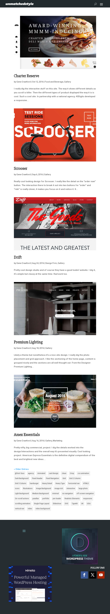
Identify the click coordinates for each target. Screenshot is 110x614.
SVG (66, 504)
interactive (71, 488)
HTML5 (86, 483)
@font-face (19, 473)
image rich (59, 488)
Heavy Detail (47, 483)
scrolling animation (22, 504)
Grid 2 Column (74, 478)
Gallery (67, 82)
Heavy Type (60, 483)
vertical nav (19, 509)
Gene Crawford (23, 82)
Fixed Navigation (52, 478)
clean (64, 473)
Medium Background (40, 493)
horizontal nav (74, 483)
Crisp (72, 473)
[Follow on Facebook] (84, 575)
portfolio (45, 499)
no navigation (67, 493)
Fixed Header (37, 478)
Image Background (43, 488)
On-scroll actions (22, 499)
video (30, 509)
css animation (83, 473)
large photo (83, 488)
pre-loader (57, 499)
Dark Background (22, 478)
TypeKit (75, 504)
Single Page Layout (41, 504)
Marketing (57, 441)
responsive (87, 499)
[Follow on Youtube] (101, 575)
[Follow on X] (92, 575)
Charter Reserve (26, 75)
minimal (55, 493)
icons (17, 488)
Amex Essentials (27, 434)
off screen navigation (85, 493)
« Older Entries (21, 469)
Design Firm (51, 263)
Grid (64, 478)
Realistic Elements (72, 499)
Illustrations (28, 488)
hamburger (34, 483)
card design (53, 473)
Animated (41, 473)
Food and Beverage (54, 82)
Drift (18, 257)
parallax (36, 499)
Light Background (22, 493)
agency (31, 473)
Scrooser (20, 168)
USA (89, 504)
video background (43, 509)
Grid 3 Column (20, 483)
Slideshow (57, 504)
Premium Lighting (28, 342)
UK (82, 504)
